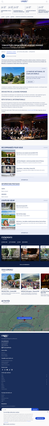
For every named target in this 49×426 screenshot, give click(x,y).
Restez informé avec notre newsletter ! (8, 406)
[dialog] (24, 418)
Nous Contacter (4, 354)
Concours (3, 352)
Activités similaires (22, 51)
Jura (2, 382)
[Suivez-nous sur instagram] (5, 370)
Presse (2, 396)
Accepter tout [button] (40, 418)
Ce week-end (4, 242)
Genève (2, 378)
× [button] (47, 411)
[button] (18, 424)
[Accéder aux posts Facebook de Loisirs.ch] (2, 370)
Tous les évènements (24, 264)
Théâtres (12, 16)
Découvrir (30, 81)
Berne (2, 384)
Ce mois (18, 242)
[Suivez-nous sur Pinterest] (12, 370)
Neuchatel (3, 381)
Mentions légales (4, 355)
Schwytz (2, 387)
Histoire (2, 395)
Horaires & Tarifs (11, 51)
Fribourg (3, 379)
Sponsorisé (44, 68)
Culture (7, 16)
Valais (2, 376)
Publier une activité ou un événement (4, 363)
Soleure (2, 385)
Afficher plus (24, 179)
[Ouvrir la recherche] (2, 1)
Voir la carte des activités (24, 318)
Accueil (2, 16)
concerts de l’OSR (31, 110)
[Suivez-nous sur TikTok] (10, 370)
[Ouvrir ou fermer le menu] (46, 1)
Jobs (2, 401)
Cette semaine (12, 242)
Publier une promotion (5, 364)
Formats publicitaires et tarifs (6, 360)
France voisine (4, 389)
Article (3, 51)
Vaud (2, 374)
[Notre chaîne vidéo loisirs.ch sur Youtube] (7, 370)
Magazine (3, 399)
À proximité (32, 51)
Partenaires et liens (4, 398)
